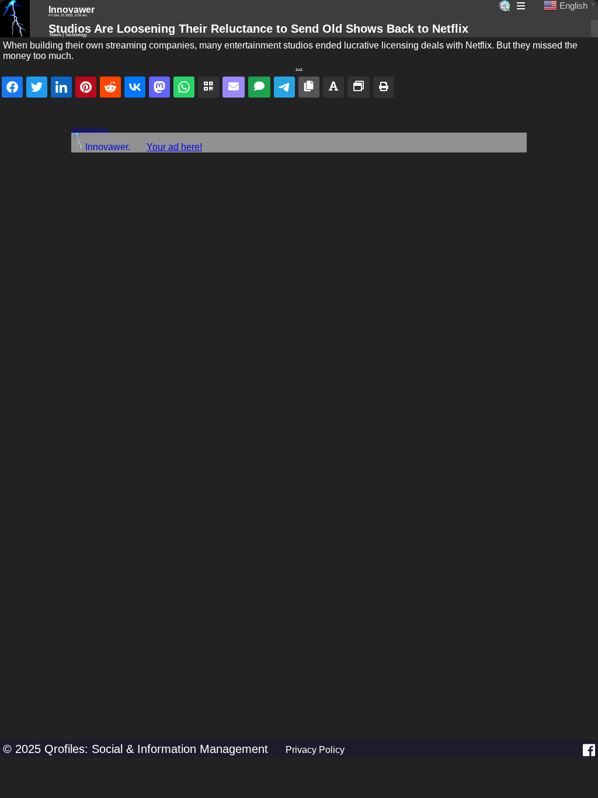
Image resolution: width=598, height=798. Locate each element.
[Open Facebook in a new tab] (589, 750)
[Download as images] (358, 87)
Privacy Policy (315, 750)
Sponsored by (90, 129)
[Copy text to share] (333, 87)
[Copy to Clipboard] (308, 87)
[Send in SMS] (259, 87)
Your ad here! (174, 147)
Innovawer (71, 10)
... (299, 66)
